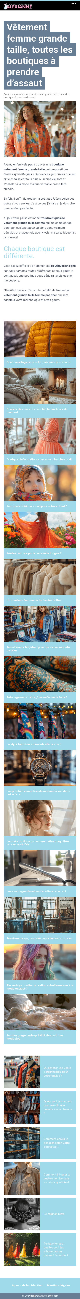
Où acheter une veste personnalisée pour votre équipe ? (57, 1071)
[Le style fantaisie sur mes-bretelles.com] (40, 721)
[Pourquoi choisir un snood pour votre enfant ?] (40, 483)
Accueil (7, 94)
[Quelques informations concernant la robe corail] (40, 436)
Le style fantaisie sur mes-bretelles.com (34, 744)
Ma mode (19, 94)
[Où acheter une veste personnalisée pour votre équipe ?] (22, 1072)
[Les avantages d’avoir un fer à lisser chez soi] (40, 868)
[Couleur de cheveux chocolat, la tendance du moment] (40, 386)
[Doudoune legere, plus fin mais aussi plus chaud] (40, 339)
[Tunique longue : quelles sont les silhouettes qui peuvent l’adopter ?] (22, 1249)
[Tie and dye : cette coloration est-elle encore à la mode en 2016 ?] (40, 962)
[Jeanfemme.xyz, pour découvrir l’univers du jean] (40, 915)
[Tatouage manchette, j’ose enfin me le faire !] (40, 674)
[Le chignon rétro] (22, 1214)
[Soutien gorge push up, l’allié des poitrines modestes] (40, 1012)
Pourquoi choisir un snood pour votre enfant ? (37, 506)
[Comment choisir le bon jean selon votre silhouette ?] (22, 1143)
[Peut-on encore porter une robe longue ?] (40, 530)
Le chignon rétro (54, 1213)
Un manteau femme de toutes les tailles (34, 600)
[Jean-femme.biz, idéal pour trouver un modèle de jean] (40, 624)
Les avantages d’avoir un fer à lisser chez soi (36, 891)
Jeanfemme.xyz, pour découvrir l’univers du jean (39, 938)
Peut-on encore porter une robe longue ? (34, 553)
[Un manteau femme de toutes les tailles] (40, 577)
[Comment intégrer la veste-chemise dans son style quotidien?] (22, 1178)
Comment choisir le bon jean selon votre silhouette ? (57, 1142)
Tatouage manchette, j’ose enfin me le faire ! (37, 697)
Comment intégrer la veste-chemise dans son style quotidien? (57, 1178)
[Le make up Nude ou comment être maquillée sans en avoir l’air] (40, 818)
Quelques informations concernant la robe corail (39, 459)
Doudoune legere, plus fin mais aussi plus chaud (38, 362)
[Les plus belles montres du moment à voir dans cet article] (40, 768)
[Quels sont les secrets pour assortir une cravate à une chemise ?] (22, 1107)
